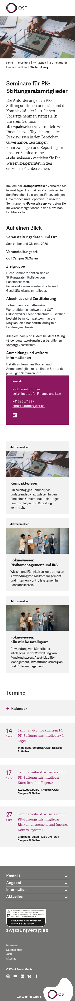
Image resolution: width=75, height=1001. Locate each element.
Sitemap (11, 959)
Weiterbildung (39, 67)
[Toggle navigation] (65, 8)
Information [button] (16, 889)
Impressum (13, 945)
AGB (9, 954)
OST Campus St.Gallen (22, 258)
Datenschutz (14, 950)
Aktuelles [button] (14, 896)
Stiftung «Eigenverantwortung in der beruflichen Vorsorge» (35, 340)
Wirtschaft (39, 63)
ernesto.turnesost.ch (28, 406)
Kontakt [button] (13, 875)
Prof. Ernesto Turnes (26, 389)
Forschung (23, 63)
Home (10, 63)
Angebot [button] (13, 882)
